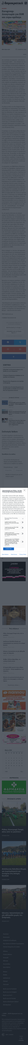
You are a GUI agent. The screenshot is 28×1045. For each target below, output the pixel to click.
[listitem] (14, 519)
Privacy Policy (22, 554)
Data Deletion (5, 554)
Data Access (14, 554)
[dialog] (14, 522)
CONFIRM (9, 548)
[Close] (24, 490)
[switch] (22, 522)
